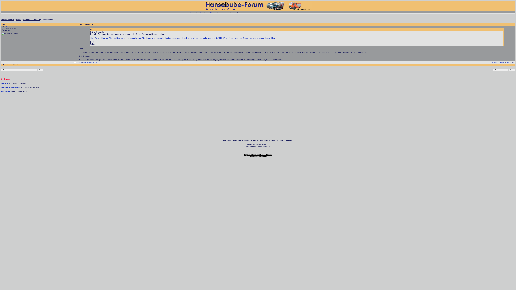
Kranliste (4, 83)
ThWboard (258, 144)
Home (228, 12)
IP (513, 62)
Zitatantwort (493, 62)
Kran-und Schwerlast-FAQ (11, 87)
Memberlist (221, 12)
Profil (80, 62)
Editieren (501, 62)
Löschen (508, 62)
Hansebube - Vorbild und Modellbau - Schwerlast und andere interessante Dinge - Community (258, 141)
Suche (215, 12)
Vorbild (18, 20)
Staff (246, 12)
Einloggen (200, 12)
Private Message (88, 62)
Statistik (234, 12)
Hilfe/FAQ (208, 12)
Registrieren (192, 12)
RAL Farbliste (6, 91)
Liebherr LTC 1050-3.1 (31, 20)
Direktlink (9, 27)
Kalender (241, 12)
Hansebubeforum (7, 20)
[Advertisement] (258, 101)
